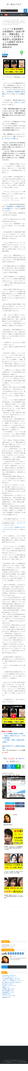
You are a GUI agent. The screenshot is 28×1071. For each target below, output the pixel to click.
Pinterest (11, 808)
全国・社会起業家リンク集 (7, 990)
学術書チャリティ (6, 987)
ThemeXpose (8, 1062)
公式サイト (17, 102)
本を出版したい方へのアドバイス (9, 985)
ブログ (22, 336)
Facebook (21, 803)
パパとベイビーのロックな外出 (8, 995)
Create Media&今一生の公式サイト (9, 975)
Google (10, 806)
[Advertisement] (14, 925)
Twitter (10, 803)
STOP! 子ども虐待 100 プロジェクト (9, 977)
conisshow (13, 956)
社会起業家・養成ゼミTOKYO (8, 988)
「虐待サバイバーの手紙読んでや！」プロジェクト (13, 980)
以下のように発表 (10, 138)
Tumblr (20, 806)
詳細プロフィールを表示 (15, 961)
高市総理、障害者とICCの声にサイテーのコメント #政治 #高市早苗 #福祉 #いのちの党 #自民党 (13, 896)
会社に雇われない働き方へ (7, 983)
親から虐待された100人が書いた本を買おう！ (11, 982)
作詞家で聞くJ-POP (6, 997)
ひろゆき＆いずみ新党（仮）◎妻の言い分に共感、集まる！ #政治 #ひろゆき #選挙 (13, 872)
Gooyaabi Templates (22, 1062)
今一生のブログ (14, 4)
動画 (3, 14)
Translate (11, 946)
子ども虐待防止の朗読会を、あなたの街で (11, 978)
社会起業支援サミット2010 (7, 992)
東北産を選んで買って (6, 994)
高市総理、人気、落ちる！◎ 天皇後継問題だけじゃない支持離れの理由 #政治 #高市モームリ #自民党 (13, 848)
